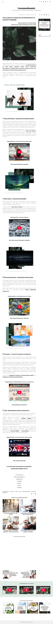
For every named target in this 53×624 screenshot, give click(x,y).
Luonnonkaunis (26, 8)
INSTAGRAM (19, 481)
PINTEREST (19, 483)
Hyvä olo (12, 491)
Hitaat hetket (6, 491)
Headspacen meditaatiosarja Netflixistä (12, 377)
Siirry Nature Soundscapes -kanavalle (19, 318)
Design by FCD (30, 622)
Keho (17, 491)
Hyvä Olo (28, 466)
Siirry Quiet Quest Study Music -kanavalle (19, 240)
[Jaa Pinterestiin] (35, 493)
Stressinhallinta (26, 491)
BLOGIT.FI (19, 485)
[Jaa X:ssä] (31, 493)
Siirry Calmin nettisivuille (19, 460)
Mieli (21, 468)
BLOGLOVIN (19, 487)
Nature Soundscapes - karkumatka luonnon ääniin (18, 277)
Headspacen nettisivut (15, 375)
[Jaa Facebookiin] (33, 493)
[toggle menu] (3, 1)
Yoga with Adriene (31, 130)
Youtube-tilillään (14, 430)
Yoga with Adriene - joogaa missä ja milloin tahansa (19, 118)
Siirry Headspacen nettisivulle (19, 404)
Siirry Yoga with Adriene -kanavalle (19, 164)
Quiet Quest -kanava (17, 206)
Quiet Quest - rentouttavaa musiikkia (15, 198)
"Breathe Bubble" (26, 418)
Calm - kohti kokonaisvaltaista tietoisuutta (16, 410)
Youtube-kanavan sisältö (27, 375)
